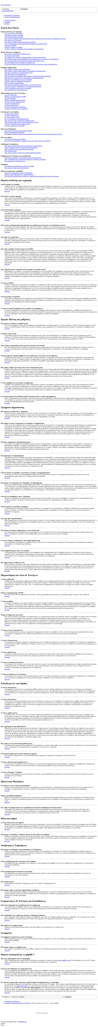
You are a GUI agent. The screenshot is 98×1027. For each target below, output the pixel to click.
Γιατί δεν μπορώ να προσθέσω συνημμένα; (18, 81)
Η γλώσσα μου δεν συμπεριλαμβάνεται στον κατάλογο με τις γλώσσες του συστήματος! (32, 59)
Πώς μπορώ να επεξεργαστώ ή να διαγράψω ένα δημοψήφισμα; (24, 78)
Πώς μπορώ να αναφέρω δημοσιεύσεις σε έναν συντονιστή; (23, 85)
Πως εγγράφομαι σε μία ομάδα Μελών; (17, 119)
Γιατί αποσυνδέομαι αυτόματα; (14, 37)
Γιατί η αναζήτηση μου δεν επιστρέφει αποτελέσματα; (21, 147)
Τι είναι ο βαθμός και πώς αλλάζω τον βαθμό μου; (20, 62)
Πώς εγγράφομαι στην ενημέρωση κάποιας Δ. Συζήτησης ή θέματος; (25, 159)
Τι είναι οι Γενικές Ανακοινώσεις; (15, 102)
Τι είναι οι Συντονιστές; (12, 115)
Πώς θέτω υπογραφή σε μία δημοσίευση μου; (19, 73)
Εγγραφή (7, 22)
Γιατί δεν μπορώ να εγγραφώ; (14, 47)
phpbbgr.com (23, 1022)
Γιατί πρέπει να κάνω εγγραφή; (14, 35)
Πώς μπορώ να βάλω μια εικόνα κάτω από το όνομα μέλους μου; (24, 61)
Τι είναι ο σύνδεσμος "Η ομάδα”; (15, 126)
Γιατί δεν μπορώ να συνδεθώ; (14, 33)
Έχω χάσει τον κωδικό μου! (13, 40)
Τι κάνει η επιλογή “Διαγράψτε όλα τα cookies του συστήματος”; (24, 49)
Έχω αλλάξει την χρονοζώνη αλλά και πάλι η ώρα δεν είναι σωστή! (25, 57)
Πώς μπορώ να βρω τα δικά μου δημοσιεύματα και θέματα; (23, 153)
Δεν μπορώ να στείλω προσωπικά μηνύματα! (18, 131)
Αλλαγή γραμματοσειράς (12, 17)
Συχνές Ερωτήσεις (10, 20)
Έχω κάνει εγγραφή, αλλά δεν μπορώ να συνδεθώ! (20, 42)
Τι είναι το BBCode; (11, 95)
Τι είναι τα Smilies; (10, 98)
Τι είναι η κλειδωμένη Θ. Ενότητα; (15, 107)
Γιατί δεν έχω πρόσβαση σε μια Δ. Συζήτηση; (18, 79)
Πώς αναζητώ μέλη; (11, 151)
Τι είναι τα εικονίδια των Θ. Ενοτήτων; (16, 109)
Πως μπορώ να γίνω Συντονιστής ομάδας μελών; (19, 120)
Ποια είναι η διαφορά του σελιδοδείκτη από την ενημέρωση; (23, 158)
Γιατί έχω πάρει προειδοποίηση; (14, 83)
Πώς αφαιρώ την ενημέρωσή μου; (15, 161)
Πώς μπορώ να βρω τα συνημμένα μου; (17, 168)
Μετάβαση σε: (6, 997)
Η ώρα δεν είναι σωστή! (12, 55)
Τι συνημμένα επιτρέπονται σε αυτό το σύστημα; (19, 166)
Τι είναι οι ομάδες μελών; (12, 117)
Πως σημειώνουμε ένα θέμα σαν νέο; (16, 90)
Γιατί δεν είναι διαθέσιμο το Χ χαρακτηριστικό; (19, 174)
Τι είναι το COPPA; (11, 45)
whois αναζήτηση (21, 986)
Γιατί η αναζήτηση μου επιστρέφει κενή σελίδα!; (19, 149)
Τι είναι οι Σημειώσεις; (11, 105)
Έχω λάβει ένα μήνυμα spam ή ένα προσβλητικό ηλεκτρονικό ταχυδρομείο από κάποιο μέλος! (33, 134)
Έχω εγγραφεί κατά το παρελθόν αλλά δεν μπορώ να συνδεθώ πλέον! (26, 44)
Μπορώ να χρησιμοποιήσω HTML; (15, 96)
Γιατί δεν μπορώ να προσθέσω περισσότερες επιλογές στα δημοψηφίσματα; (28, 76)
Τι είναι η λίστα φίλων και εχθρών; (15, 139)
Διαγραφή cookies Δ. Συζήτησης (21, 1003)
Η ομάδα (7, 1003)
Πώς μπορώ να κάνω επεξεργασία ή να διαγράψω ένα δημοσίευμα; (25, 71)
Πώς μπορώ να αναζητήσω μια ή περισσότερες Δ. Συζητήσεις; (23, 146)
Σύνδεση (7, 24)
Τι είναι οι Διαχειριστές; (12, 113)
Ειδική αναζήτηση (7, 11)
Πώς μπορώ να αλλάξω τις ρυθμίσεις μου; (17, 54)
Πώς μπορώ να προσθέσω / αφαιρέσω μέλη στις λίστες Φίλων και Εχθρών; (28, 141)
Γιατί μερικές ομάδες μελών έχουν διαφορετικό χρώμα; (21, 122)
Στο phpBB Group (64, 960)
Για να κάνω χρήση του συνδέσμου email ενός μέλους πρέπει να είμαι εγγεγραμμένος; (31, 64)
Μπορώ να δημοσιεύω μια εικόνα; (15, 100)
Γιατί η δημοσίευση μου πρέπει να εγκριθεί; (18, 88)
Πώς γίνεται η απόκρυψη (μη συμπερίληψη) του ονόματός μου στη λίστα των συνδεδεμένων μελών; (35, 38)
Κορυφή (7, 191)
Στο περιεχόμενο (6, 5)
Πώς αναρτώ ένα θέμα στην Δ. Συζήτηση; (17, 69)
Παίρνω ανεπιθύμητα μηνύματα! (14, 132)
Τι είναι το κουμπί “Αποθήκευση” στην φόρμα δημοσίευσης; (23, 86)
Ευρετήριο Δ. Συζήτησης (12, 15)
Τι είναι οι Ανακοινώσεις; (12, 103)
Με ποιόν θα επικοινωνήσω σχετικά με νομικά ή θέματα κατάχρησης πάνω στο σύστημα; (32, 176)
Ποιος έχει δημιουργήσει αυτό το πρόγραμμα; (19, 173)
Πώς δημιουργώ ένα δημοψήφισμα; (15, 74)
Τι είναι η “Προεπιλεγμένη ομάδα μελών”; (18, 124)
